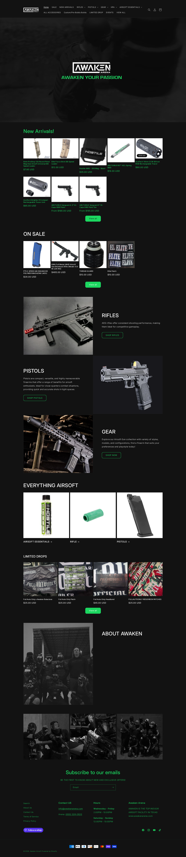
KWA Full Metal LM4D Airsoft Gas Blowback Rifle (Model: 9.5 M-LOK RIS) (64, 266)
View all (93, 218)
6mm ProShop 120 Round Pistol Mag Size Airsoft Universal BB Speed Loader (36, 164)
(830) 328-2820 (74, 814)
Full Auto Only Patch (67, 599)
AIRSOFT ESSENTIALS (36, 541)
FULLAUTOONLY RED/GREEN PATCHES (145, 599)
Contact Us (28, 812)
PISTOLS (122, 541)
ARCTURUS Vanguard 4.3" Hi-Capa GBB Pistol (64, 206)
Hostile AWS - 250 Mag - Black (92, 168)
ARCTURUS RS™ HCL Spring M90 (120, 166)
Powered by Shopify (49, 851)
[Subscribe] (113, 787)
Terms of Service (31, 817)
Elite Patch (112, 271)
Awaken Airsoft (36, 851)
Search (26, 803)
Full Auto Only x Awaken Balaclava (37, 599)
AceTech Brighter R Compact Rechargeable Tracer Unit (35, 201)
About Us (27, 808)
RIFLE (73, 541)
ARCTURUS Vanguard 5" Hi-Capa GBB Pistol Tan (91, 206)
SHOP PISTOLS (35, 398)
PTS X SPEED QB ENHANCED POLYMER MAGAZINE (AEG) (35, 272)
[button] (81, 7)
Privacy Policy (29, 821)
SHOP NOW (111, 455)
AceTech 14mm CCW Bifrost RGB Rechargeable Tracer (148, 163)
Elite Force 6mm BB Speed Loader (62, 163)
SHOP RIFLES (112, 335)
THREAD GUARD (86, 271)
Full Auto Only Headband (104, 599)
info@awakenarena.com (70, 808)
